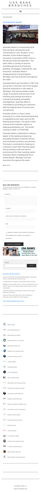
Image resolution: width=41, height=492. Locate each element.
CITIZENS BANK (11, 361)
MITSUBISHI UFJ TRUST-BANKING (16, 409)
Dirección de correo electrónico (16, 216)
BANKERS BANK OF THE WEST (15, 340)
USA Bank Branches (20, 4)
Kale (26, 486)
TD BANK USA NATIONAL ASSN (15, 441)
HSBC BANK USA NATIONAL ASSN (16, 383)
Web (7, 224)
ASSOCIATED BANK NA (13, 330)
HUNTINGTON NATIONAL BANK (16, 388)
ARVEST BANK (11, 324)
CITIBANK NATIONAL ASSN (14, 356)
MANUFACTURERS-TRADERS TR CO (17, 404)
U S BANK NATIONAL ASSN (14, 446)
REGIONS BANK (11, 425)
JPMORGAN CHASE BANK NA (15, 393)
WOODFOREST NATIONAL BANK (16, 457)
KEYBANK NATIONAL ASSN (14, 398)
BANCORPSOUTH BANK (13, 335)
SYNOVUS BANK (11, 430)
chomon (8, 165)
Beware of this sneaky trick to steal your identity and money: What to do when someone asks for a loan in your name (20, 286)
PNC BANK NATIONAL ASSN (14, 420)
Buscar (7, 262)
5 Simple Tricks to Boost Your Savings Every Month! (19, 281)
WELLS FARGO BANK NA (14, 451)
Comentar (7, 194)
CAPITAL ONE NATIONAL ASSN (15, 351)
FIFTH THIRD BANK (12, 372)
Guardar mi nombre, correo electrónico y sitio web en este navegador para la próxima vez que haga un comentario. (20, 235)
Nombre (8, 208)
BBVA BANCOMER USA (13, 346)
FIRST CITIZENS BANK (13, 377)
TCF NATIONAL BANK (13, 436)
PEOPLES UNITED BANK (13, 414)
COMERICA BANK (12, 367)
